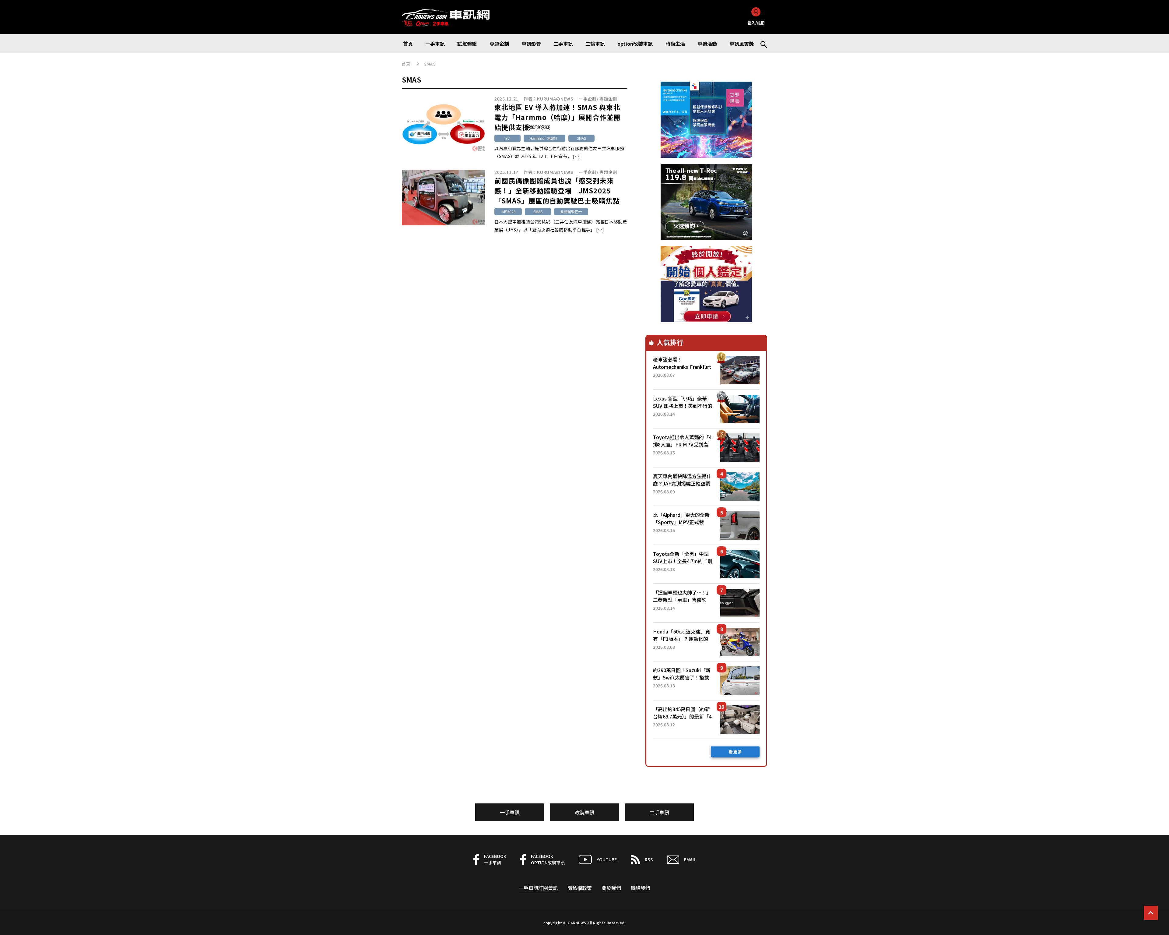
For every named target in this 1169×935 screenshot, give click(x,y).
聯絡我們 (640, 887)
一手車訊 (509, 812)
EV (507, 138)
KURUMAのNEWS (555, 99)
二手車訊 (659, 812)
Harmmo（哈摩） (544, 138)
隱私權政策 (579, 887)
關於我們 (611, 887)
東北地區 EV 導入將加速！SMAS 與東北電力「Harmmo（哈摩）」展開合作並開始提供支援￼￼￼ (557, 117)
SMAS (581, 138)
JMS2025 (508, 211)
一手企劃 (588, 99)
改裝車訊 (584, 812)
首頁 (406, 64)
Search (761, 43)
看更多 (735, 752)
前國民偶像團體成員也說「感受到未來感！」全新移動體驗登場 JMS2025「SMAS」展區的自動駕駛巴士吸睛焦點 (557, 190)
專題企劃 (608, 99)
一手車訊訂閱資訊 (538, 887)
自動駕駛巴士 (571, 211)
